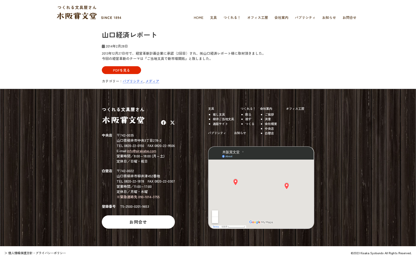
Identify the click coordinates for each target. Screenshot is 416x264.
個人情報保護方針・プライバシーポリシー (37, 253)
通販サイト (220, 123)
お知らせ (329, 17)
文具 (213, 17)
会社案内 (281, 17)
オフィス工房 (257, 17)
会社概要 (271, 123)
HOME (198, 17)
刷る (248, 114)
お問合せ (349, 17)
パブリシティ (305, 17)
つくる (249, 123)
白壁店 (269, 133)
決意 (268, 119)
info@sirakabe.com (141, 150)
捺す (248, 119)
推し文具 (219, 114)
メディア (152, 81)
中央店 (269, 128)
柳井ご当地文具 (223, 119)
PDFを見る (121, 70)
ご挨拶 (269, 114)
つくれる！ (232, 17)
